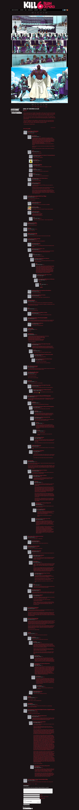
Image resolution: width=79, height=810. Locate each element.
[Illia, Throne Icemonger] (25, 367)
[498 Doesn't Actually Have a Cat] (29, 250)
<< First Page (33, 106)
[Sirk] (31, 219)
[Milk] (33, 265)
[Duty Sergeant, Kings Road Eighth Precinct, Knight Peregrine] (25, 711)
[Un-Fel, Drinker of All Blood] (31, 452)
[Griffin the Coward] (29, 213)
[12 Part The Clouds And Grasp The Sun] (32, 574)
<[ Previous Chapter (38, 107)
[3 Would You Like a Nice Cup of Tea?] (34, 276)
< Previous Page (35, 106)
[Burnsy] (25, 229)
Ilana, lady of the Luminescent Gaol (35, 536)
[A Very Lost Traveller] (25, 224)
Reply (40, 136)
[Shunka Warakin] (25, 302)
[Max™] (31, 175)
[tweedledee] (25, 705)
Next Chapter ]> (41, 14)
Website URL (42, 798)
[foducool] (25, 382)
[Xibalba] (25, 698)
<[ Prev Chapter (38, 14)
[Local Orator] (33, 677)
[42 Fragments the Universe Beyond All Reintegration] (25, 397)
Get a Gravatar (46, 796)
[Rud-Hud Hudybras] (29, 542)
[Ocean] (31, 351)
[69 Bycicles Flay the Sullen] (25, 547)
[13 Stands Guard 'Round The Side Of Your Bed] (29, 345)
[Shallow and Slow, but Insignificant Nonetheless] (29, 292)
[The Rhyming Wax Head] (25, 373)
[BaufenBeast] (31, 563)
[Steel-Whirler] (29, 137)
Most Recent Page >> (46, 107)
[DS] (31, 255)
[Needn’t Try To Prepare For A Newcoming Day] (31, 391)
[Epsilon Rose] (32, 657)
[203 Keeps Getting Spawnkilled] (31, 723)
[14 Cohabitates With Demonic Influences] (36, 280)
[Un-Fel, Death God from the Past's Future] (33, 360)
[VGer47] (31, 170)
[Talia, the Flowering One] (25, 620)
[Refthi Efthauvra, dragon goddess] (31, 477)
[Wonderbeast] (31, 161)
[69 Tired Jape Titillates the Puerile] (29, 296)
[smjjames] (29, 403)
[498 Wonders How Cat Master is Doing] (29, 314)
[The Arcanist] (25, 462)
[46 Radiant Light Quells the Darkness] (32, 260)
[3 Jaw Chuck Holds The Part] (25, 240)
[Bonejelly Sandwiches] (29, 591)
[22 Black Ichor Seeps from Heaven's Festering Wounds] (31, 156)
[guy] (25, 309)
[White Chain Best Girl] (25, 235)
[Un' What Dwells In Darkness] (29, 324)
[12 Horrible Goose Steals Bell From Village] (25, 197)
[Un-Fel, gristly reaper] (34, 510)
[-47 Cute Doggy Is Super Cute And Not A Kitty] (25, 781)
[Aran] (31, 585)
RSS (67, 10)
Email (66, 10)
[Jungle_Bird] (25, 330)
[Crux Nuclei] (34, 687)
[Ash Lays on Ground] (29, 245)
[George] (33, 424)
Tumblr (63, 10)
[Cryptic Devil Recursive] (29, 203)
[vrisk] (29, 152)
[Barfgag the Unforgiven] (29, 552)
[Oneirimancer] (25, 335)
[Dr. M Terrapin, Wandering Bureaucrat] (29, 717)
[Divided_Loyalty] (29, 208)
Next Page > (43, 106)
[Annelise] (31, 643)
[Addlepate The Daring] (31, 166)
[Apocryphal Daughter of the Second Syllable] (25, 319)
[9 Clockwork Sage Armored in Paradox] (29, 471)
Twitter (64, 10)
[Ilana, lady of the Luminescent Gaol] (25, 539)
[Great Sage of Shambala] (25, 132)
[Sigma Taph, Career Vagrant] (31, 556)
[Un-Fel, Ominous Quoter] (32, 439)
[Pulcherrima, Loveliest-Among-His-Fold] (32, 418)
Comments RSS (53, 127)
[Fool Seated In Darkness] (25, 609)
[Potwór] (25, 634)
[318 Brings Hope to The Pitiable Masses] (29, 179)
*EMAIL (44, 796)
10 (26, 110)
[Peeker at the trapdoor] (29, 184)
